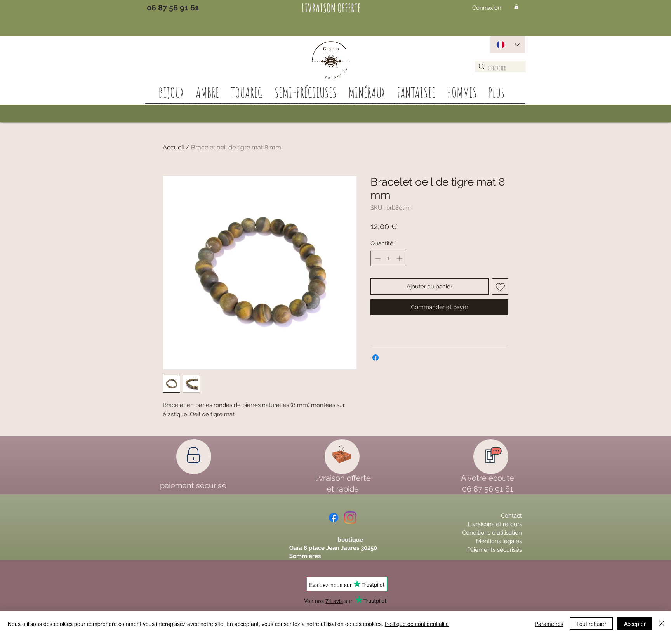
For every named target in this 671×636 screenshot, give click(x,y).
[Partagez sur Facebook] (375, 357)
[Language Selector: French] (507, 44)
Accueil (173, 147)
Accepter (635, 623)
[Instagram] (350, 517)
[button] (516, 6)
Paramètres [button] (549, 623)
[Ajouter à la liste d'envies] (500, 286)
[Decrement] (377, 258)
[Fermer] (661, 623)
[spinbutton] (388, 258)
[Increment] (400, 258)
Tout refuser (591, 623)
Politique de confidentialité (417, 623)
